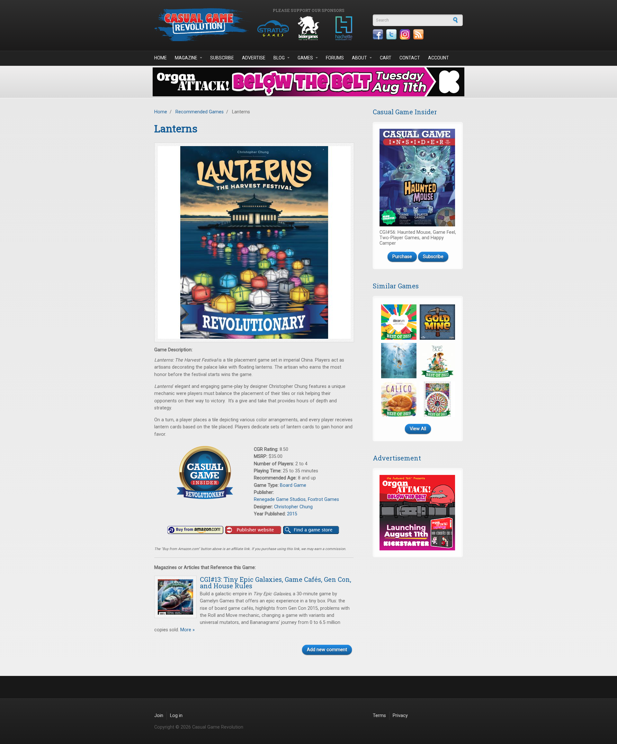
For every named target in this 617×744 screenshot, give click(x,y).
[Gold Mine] (437, 322)
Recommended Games (199, 112)
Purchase (402, 256)
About (359, 57)
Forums (335, 57)
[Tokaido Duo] (437, 360)
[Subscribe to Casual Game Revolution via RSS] (418, 34)
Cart (385, 57)
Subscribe (222, 57)
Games (305, 57)
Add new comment (327, 649)
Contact (409, 57)
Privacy (400, 715)
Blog (279, 57)
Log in (176, 715)
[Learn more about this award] (204, 472)
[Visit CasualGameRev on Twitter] (391, 34)
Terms (379, 715)
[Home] (202, 24)
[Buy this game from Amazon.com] (195, 530)
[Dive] (398, 360)
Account (438, 57)
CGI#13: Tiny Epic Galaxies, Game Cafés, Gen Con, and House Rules (275, 582)
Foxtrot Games (323, 499)
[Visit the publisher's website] (253, 530)
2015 (292, 514)
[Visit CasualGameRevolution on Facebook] (378, 34)
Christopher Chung (293, 507)
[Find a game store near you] (311, 530)
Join (158, 715)
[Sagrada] (437, 399)
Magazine (186, 57)
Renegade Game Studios (280, 499)
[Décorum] (398, 322)
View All (418, 429)
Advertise (253, 57)
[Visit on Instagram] (405, 34)
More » (187, 630)
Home (160, 57)
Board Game (293, 485)
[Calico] (398, 399)
